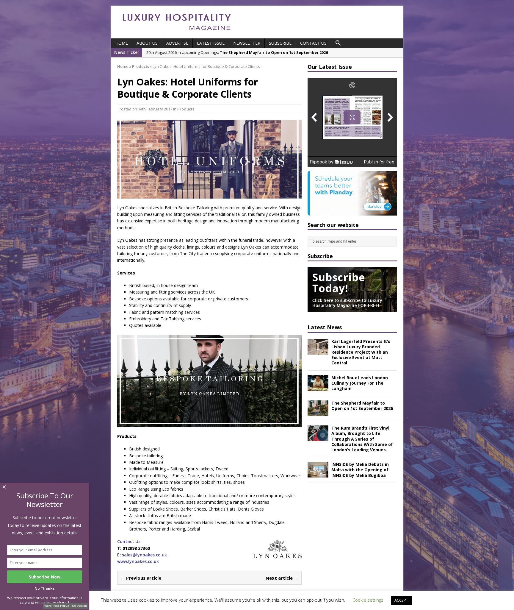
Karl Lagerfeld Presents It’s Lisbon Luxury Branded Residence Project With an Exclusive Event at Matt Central (360, 352)
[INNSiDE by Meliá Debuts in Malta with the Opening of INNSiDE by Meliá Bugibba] (318, 474)
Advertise (177, 43)
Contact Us (313, 43)
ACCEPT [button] (401, 600)
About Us (147, 43)
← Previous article (140, 578)
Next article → (282, 578)
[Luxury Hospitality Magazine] (176, 32)
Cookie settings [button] (367, 600)
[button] (338, 43)
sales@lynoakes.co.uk (144, 555)
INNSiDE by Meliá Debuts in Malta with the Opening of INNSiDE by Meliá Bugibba (360, 469)
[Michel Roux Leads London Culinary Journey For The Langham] (318, 387)
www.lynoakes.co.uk (138, 561)
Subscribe (280, 43)
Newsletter (246, 43)
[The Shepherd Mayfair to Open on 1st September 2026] (318, 413)
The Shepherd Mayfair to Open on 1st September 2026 (362, 405)
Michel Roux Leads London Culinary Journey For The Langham (359, 383)
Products (185, 109)
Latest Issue (211, 43)
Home (121, 43)
